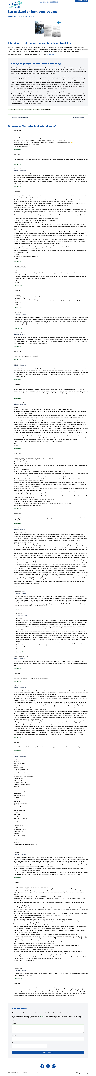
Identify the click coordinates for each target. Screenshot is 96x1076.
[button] (87, 6)
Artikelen (72, 6)
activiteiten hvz (12, 109)
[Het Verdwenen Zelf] (15, 4)
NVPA (22, 51)
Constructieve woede (77, 117)
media (38, 109)
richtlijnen (41, 1016)
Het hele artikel (50, 54)
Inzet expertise (28, 109)
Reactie (14, 1023)
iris (34, 109)
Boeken (53, 6)
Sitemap (86, 1073)
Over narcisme (44, 6)
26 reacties (31, 16)
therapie (67, 6)
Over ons (80, 6)
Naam (14, 1035)
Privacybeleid (79, 1073)
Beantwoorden (17, 149)
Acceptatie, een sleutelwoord (20, 117)
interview (20, 109)
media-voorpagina (45, 109)
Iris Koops (13, 16)
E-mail (14, 1043)
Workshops (59, 6)
